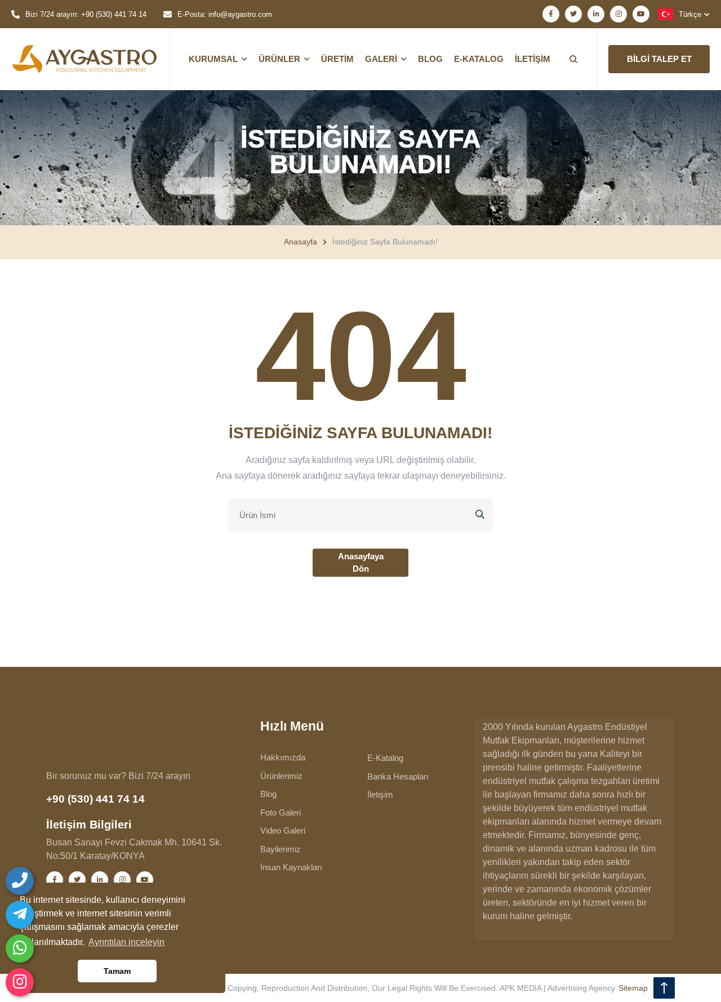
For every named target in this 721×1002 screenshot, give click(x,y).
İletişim (380, 794)
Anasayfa (300, 241)
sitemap (633, 987)
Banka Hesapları (398, 776)
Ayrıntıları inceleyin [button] (126, 942)
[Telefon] (20, 881)
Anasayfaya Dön (361, 562)
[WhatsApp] (20, 948)
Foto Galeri (280, 812)
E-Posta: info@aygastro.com (224, 14)
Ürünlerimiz (281, 776)
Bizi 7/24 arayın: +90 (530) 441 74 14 (85, 14)
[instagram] (20, 982)
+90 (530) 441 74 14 (95, 799)
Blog (268, 794)
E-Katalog (385, 758)
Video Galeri (282, 830)
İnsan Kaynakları (291, 867)
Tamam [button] (117, 971)
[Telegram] (20, 915)
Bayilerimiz (280, 849)
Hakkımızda (282, 757)
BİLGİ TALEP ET (659, 59)
